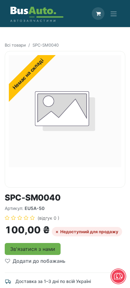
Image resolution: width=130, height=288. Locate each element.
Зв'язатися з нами (32, 249)
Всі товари (15, 45)
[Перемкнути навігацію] (113, 13)
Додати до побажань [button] (39, 261)
